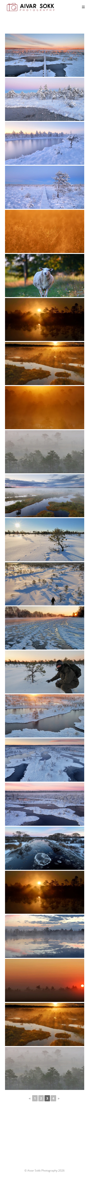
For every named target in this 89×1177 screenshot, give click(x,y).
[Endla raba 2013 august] (44, 363)
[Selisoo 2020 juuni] (44, 319)
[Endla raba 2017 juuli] (44, 231)
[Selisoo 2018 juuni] (44, 936)
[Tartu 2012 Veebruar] (44, 628)
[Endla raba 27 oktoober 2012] (44, 55)
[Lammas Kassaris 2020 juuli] (44, 275)
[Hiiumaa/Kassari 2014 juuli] (44, 980)
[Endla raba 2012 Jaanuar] (44, 539)
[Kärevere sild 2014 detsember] (44, 848)
